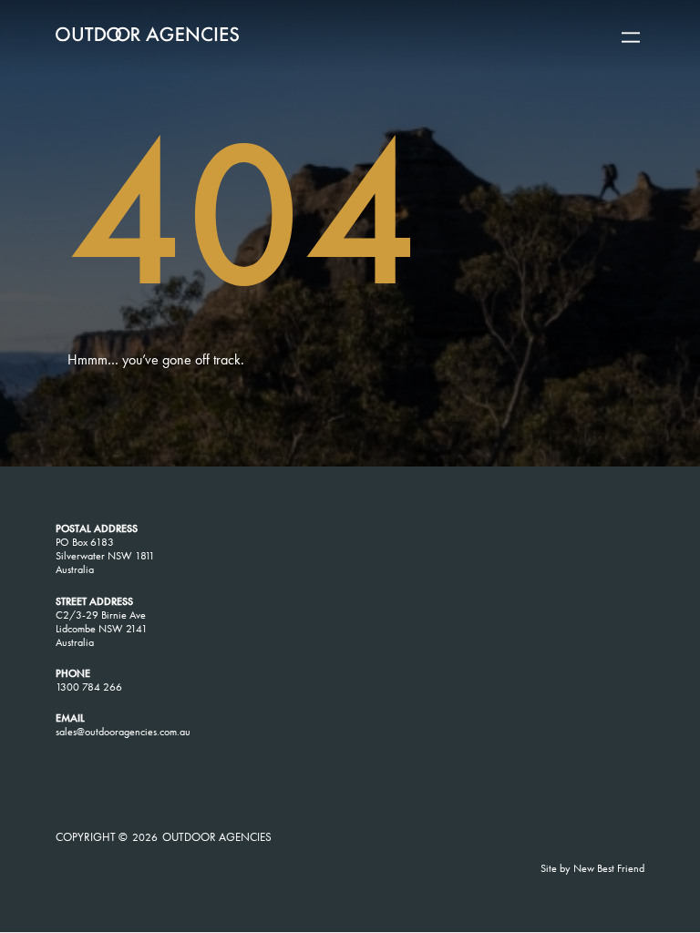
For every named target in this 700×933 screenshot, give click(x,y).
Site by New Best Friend (592, 868)
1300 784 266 (89, 687)
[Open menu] (630, 37)
